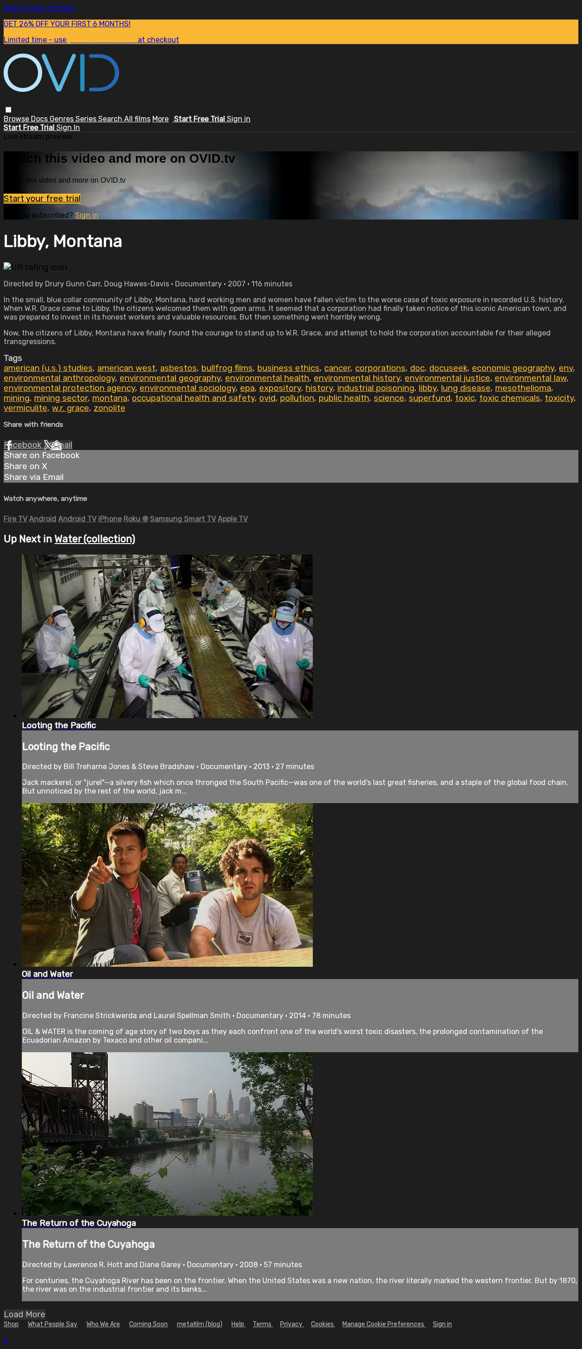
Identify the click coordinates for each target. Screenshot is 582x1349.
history (319, 388)
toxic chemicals (509, 398)
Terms (263, 1324)
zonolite (109, 408)
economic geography (513, 368)
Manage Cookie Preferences (384, 1324)
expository (280, 388)
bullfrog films (227, 368)
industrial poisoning (375, 388)
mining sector (61, 398)
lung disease (466, 388)
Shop (11, 1324)
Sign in (239, 119)
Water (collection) (95, 539)
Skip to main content (39, 8)
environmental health (267, 378)
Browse (17, 119)
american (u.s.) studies (48, 368)
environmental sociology (188, 388)
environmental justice (447, 378)
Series (86, 119)
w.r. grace (70, 408)
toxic (465, 398)
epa (247, 388)
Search (111, 119)
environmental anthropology (59, 378)
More (160, 119)
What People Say (52, 1324)
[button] (8, 110)
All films (137, 119)
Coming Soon (148, 1324)
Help (238, 1324)
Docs (40, 119)
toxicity (559, 398)
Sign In (68, 127)
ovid (267, 398)
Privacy (292, 1324)
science (389, 398)
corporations (380, 368)
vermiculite (25, 408)
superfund (430, 398)
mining (17, 398)
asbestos (178, 368)
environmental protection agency (69, 388)
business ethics (288, 368)
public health (344, 398)
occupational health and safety (193, 398)
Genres (62, 119)
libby (427, 388)
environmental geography (170, 378)
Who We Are (103, 1324)
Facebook (24, 445)
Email (61, 445)
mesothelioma (523, 388)
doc (417, 368)
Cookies (323, 1324)
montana (109, 398)
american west (126, 368)
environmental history (357, 378)
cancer (337, 368)
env (566, 368)
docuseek (448, 368)
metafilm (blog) (199, 1324)
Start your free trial (42, 199)
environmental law (531, 378)
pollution (297, 398)
